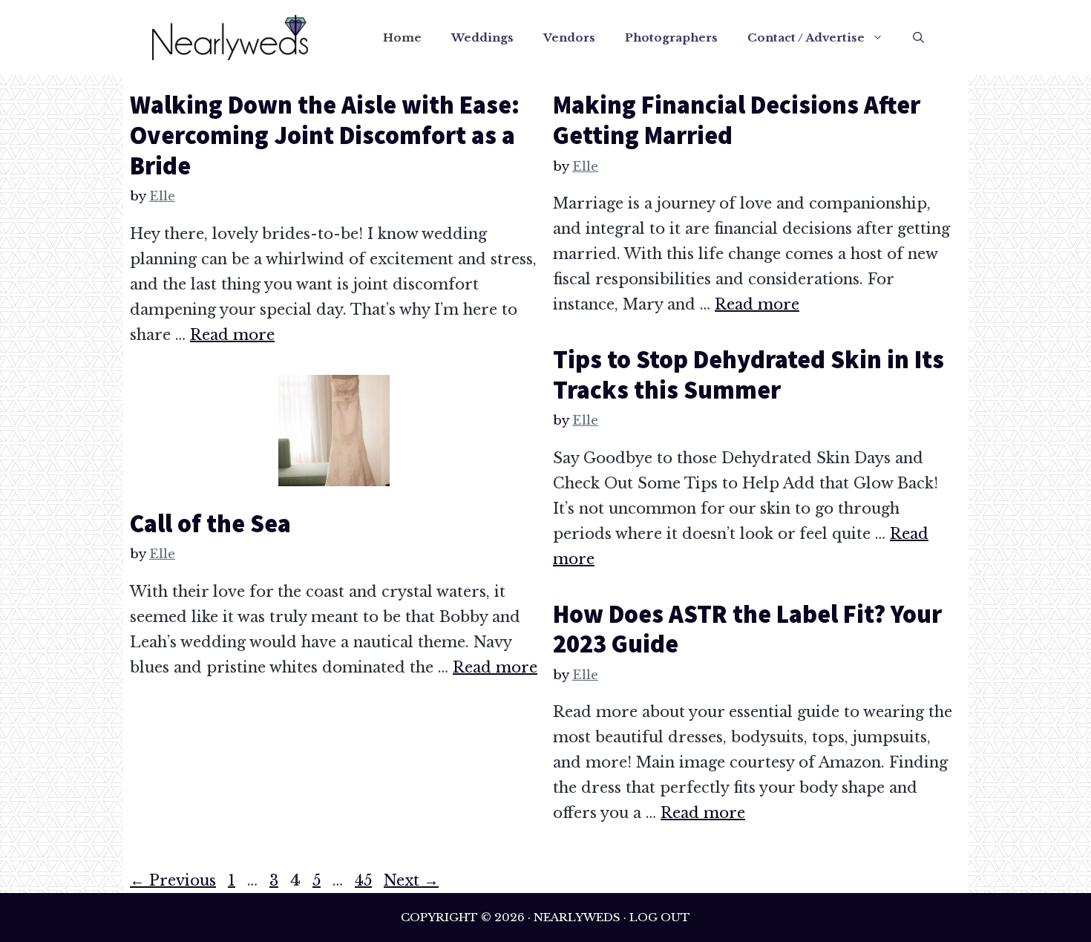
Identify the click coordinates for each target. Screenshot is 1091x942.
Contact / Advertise (806, 37)
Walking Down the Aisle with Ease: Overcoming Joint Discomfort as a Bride (325, 135)
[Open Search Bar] (918, 38)
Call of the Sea (210, 523)
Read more (232, 335)
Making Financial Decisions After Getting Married (736, 120)
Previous (173, 880)
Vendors (569, 37)
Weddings (482, 37)
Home (402, 37)
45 (365, 880)
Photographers (671, 37)
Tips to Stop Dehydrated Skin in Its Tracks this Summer (748, 374)
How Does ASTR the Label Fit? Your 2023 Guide (747, 629)
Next (411, 880)
